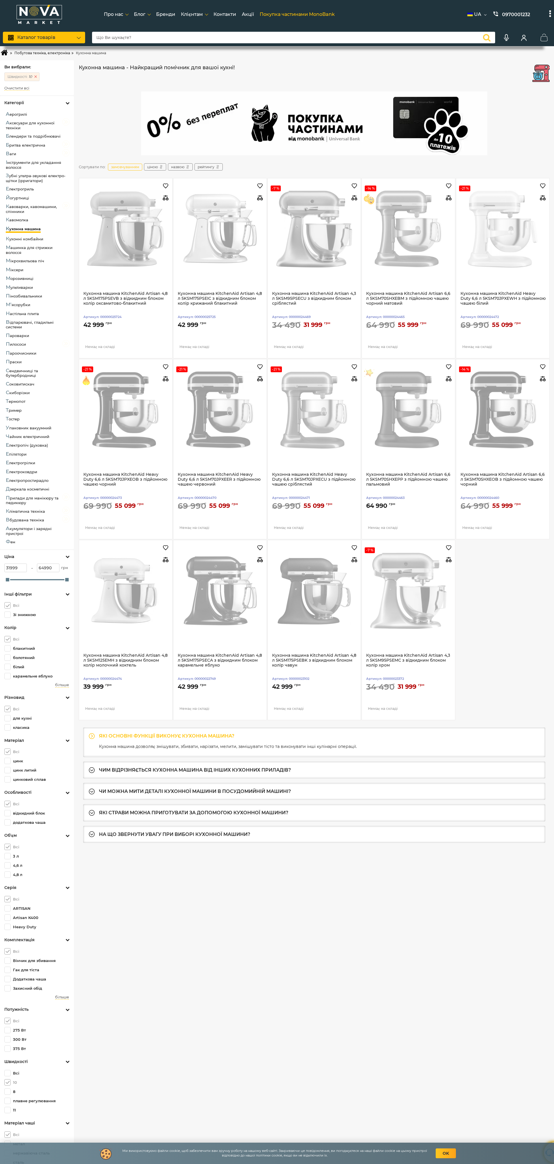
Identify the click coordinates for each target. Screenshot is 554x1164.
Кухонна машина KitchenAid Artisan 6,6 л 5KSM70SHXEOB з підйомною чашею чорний (503, 479)
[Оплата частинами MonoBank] (314, 123)
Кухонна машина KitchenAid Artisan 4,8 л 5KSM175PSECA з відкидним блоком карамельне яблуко (220, 660)
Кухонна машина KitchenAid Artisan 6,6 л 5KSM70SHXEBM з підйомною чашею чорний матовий (408, 298)
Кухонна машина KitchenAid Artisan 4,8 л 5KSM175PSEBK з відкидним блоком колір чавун (314, 660)
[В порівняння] (166, 198)
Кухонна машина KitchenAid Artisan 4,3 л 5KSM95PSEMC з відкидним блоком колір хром (408, 660)
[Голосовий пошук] (506, 37)
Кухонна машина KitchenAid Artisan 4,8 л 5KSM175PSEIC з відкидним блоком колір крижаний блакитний (220, 298)
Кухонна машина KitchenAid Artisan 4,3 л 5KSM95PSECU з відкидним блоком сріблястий (314, 298)
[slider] (7, 579)
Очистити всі (16, 88)
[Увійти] (523, 37)
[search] (487, 37)
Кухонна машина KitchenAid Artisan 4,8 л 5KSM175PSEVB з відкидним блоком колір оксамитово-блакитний (125, 298)
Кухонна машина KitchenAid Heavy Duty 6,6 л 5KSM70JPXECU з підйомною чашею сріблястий (313, 479)
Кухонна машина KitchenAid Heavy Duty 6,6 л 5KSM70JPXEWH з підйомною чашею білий (503, 298)
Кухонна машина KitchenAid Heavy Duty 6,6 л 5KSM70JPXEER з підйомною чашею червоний (219, 479)
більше (62, 685)
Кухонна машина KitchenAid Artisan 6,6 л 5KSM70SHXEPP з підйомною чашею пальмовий (408, 479)
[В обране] (166, 186)
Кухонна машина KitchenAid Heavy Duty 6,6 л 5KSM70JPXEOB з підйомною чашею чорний (125, 479)
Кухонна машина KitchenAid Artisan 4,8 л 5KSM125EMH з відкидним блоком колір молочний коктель (125, 660)
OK (446, 1153)
